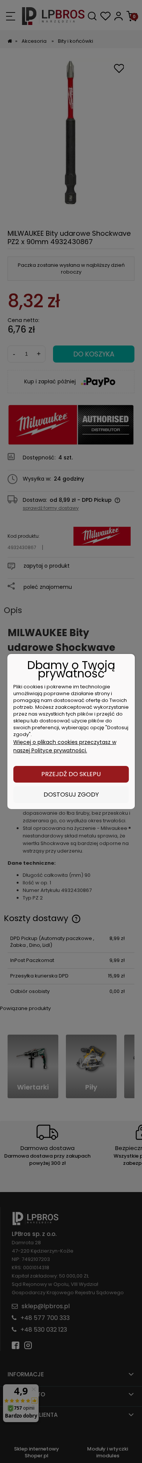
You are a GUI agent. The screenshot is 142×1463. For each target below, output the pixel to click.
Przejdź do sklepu (71, 774)
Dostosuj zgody (71, 794)
